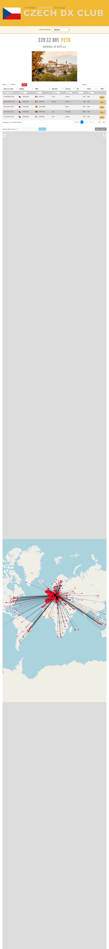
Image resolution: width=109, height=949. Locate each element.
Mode (89, 89)
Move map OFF (100, 129)
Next (104, 122)
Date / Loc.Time (8, 89)
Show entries (9, 84)
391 (99, 122)
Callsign (21, 89)
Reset (24, 85)
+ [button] (4, 133)
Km (78, 89)
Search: (84, 84)
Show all (42, 129)
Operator (55, 89)
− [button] (4, 136)
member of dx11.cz (54, 47)
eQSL (102, 97)
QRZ (36, 89)
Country (67, 89)
